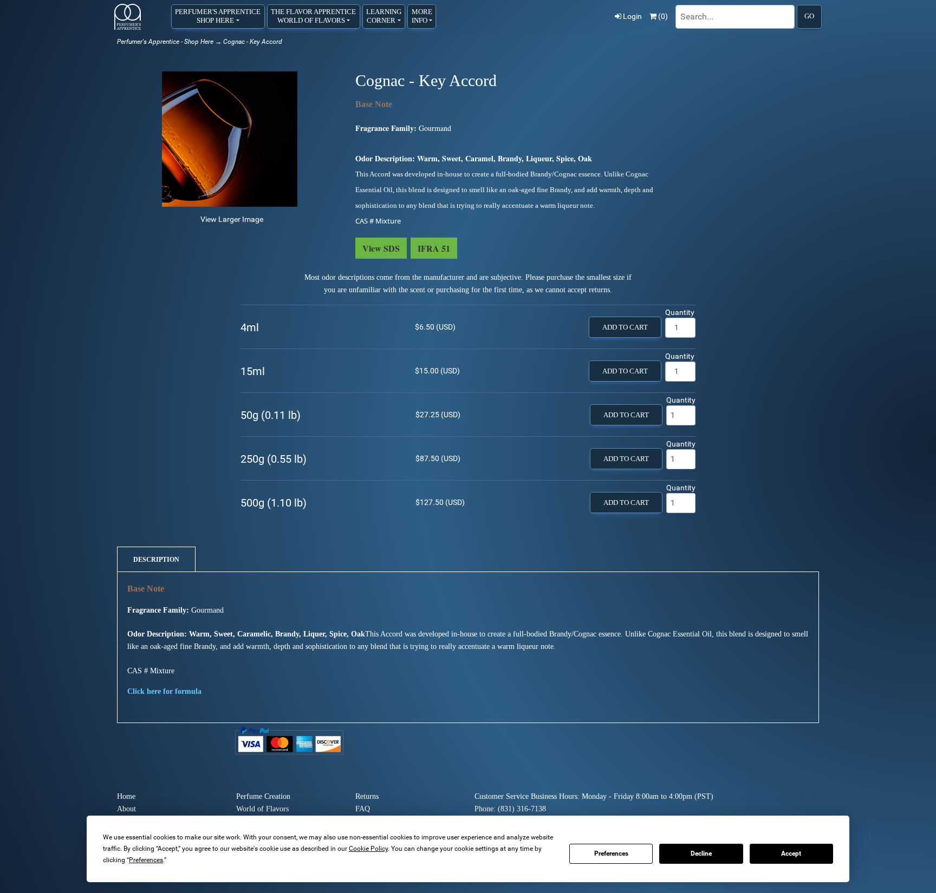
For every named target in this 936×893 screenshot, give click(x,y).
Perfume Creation (263, 796)
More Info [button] (422, 16)
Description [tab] (156, 559)
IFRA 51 (434, 248)
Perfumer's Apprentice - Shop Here (165, 41)
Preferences (611, 853)
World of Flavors (262, 809)
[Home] (127, 17)
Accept (791, 853)
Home (126, 796)
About (126, 809)
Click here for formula (164, 691)
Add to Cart (625, 327)
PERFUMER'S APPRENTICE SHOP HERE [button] (218, 16)
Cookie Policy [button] (368, 848)
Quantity (679, 312)
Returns (367, 796)
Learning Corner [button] (383, 16)
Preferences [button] (146, 860)
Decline (701, 853)
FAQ (362, 809)
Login (632, 16)
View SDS (381, 248)
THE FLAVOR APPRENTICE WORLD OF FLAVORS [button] (313, 16)
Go (809, 16)
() (663, 16)
